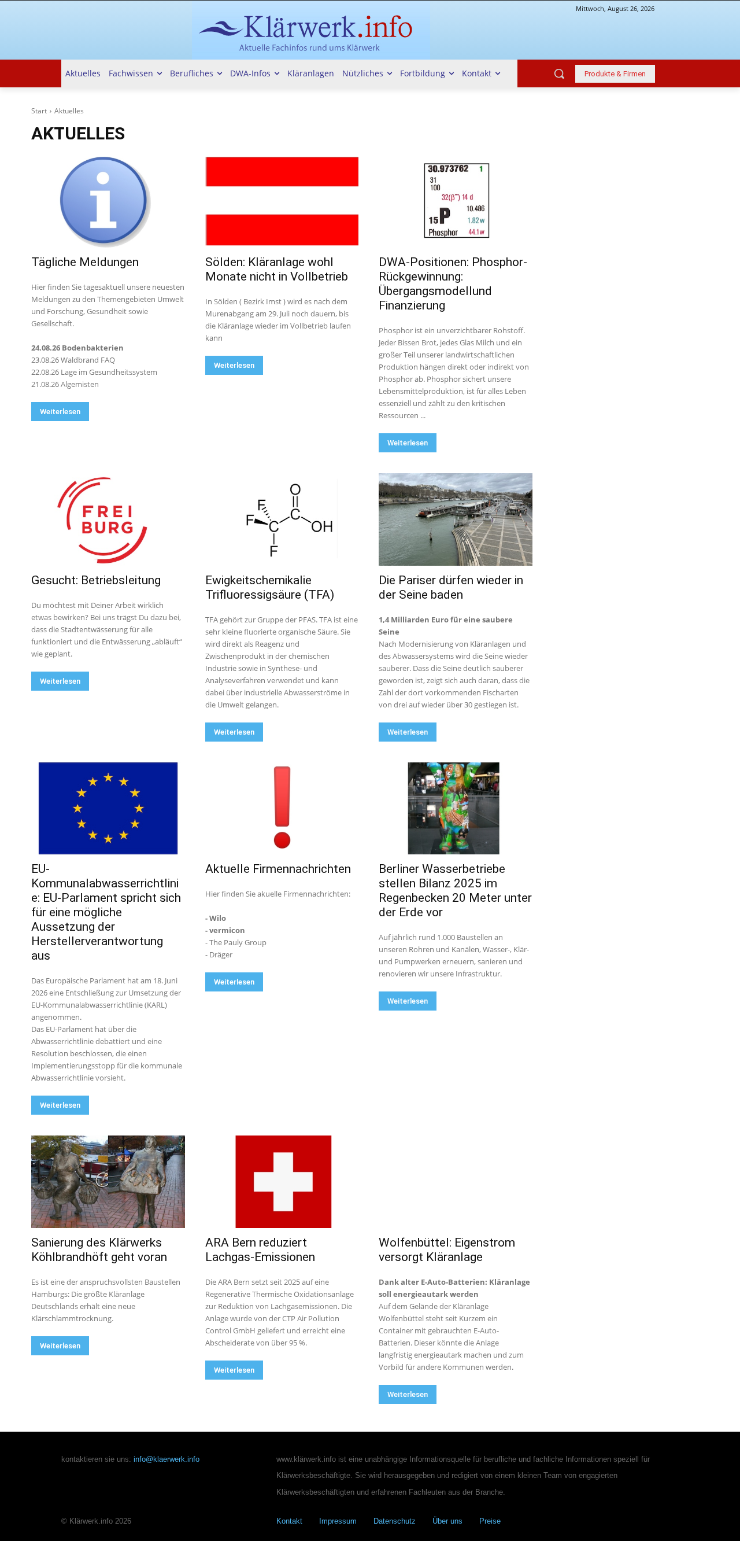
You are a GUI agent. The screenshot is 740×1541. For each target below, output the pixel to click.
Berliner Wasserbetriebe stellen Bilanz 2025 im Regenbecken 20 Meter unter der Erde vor (455, 890)
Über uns (447, 1521)
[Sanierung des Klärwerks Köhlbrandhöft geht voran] (108, 1181)
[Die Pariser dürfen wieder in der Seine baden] (455, 519)
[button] (559, 73)
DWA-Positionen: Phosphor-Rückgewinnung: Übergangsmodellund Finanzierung (453, 283)
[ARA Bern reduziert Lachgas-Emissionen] (282, 1181)
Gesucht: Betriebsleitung (96, 580)
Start (39, 111)
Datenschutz (394, 1521)
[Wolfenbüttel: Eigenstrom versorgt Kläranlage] (455, 1181)
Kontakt (289, 1521)
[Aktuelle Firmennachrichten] (282, 808)
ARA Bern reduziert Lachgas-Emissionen (260, 1250)
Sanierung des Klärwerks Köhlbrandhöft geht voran (99, 1250)
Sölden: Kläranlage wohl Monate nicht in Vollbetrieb (276, 269)
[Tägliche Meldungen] (108, 202)
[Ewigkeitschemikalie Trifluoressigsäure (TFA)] (282, 519)
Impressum (338, 1521)
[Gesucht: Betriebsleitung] (108, 519)
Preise (490, 1521)
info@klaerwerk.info (166, 1459)
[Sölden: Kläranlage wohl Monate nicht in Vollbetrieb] (282, 202)
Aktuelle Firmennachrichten (278, 869)
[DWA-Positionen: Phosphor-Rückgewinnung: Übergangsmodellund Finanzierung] (455, 202)
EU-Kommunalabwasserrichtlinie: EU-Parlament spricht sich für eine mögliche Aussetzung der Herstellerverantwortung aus (106, 912)
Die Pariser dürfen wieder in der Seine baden (451, 587)
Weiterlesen (60, 411)
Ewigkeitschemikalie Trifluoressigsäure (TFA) (269, 587)
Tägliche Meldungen (85, 262)
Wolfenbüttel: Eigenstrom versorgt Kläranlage (447, 1250)
